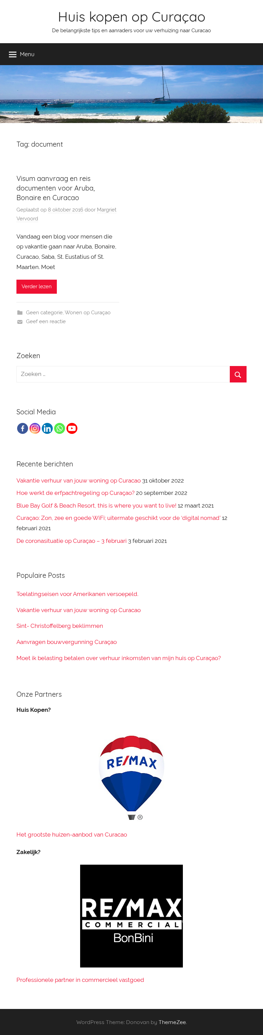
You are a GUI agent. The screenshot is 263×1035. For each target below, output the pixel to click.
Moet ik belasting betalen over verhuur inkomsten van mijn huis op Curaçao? (118, 658)
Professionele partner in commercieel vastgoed (80, 979)
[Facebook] (22, 428)
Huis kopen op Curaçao (131, 16)
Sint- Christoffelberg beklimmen (59, 625)
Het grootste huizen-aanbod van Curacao (71, 834)
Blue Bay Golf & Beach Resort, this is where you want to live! (96, 505)
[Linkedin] (47, 428)
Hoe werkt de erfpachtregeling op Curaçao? (75, 492)
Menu (27, 54)
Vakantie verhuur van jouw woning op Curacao (78, 480)
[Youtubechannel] (71, 428)
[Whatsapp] (59, 428)
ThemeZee (172, 1022)
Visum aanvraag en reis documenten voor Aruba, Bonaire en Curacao (55, 188)
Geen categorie (44, 312)
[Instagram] (34, 428)
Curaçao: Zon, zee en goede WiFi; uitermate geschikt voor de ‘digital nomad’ (118, 517)
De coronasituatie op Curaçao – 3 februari (71, 540)
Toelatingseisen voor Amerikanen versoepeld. (77, 593)
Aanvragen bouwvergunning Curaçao (66, 641)
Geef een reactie (46, 321)
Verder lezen (37, 286)
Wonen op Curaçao (88, 312)
